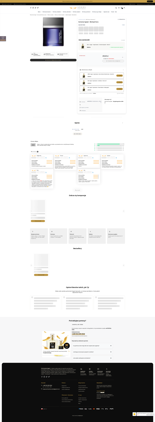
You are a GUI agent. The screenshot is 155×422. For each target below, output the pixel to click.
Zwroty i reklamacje (66, 389)
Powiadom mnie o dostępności (114, 61)
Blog (79, 403)
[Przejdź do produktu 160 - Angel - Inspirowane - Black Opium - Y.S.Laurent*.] (41, 261)
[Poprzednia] (1, 1)
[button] (122, 57)
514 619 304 (133, 4)
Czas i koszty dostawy (66, 401)
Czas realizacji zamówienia (67, 399)
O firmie (80, 401)
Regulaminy (64, 385)
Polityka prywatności (66, 387)
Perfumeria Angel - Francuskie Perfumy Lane (38, 14)
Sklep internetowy (77, 415)
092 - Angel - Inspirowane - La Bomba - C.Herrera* (97, 80)
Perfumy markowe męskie (59, 14)
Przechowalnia (81, 391)
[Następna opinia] (124, 300)
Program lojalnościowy (83, 387)
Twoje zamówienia (82, 385)
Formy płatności (65, 398)
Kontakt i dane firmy (82, 398)
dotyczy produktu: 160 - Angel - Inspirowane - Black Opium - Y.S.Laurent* (47, 303)
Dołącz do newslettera (102, 392)
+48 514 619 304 (78, 334)
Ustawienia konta (81, 389)
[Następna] (154, 1)
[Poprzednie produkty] (31, 211)
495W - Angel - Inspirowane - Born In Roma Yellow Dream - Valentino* (101, 74)
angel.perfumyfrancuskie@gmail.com (146, 4)
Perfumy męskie (50, 14)
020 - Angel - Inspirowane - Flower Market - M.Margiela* (98, 87)
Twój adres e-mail (101, 391)
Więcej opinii (77, 190)
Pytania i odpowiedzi (82, 399)
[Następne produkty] (124, 211)
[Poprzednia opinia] (31, 300)
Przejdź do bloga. (47, 352)
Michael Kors (122, 19)
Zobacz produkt (38, 221)
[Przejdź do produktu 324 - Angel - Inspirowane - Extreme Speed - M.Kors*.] (38, 207)
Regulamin (109, 394)
